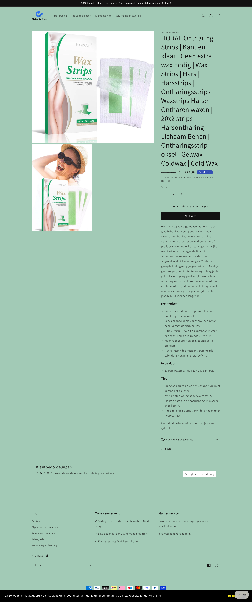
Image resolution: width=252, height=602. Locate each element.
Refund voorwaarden (43, 533)
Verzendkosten (182, 177)
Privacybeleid (39, 539)
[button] (203, 15)
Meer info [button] (155, 595)
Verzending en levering (44, 545)
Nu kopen (190, 215)
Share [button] (168, 448)
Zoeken (36, 521)
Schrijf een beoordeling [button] (199, 474)
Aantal (164, 186)
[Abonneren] (89, 565)
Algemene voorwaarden (45, 527)
